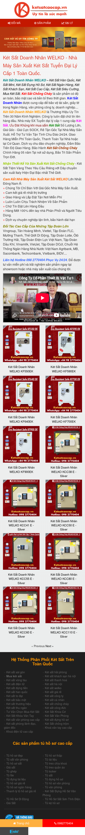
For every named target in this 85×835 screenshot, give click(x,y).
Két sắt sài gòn (15, 672)
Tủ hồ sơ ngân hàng (18, 787)
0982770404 (65, 823)
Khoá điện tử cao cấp (19, 731)
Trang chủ (22, 823)
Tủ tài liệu (51, 759)
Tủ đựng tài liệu (16, 779)
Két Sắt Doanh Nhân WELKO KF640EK (21, 419)
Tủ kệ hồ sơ (52, 803)
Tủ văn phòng (53, 787)
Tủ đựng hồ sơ (54, 779)
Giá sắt (10, 767)
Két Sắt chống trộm (57, 724)
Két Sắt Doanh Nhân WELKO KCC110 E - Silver (63, 632)
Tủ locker (50, 771)
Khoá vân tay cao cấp (58, 727)
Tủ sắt (49, 775)
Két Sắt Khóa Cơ (55, 712)
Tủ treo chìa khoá (56, 763)
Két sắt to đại (14, 696)
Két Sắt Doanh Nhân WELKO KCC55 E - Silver (21, 578)
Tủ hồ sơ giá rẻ (15, 783)
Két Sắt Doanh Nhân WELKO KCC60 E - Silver (21, 632)
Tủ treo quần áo (55, 767)
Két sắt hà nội (53, 684)
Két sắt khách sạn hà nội (60, 676)
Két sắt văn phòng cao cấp (23, 720)
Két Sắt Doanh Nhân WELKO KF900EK (21, 469)
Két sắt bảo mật (16, 700)
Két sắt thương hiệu (18, 704)
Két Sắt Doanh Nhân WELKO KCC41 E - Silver (21, 525)
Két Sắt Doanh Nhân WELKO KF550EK (21, 369)
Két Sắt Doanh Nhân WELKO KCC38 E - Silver (64, 471)
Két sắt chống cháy (57, 704)
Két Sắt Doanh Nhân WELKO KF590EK (64, 369)
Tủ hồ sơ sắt (14, 763)
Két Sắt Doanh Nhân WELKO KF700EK (64, 419)
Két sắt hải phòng (56, 672)
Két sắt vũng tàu (16, 680)
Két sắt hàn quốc (16, 692)
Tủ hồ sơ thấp (53, 755)
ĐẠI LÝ (68, 23)
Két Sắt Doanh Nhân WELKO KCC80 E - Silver (64, 578)
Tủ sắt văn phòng (17, 759)
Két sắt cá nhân (54, 700)
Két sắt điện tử (15, 684)
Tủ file (10, 775)
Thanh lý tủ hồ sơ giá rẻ (21, 791)
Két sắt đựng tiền (17, 688)
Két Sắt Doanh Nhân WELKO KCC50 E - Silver (64, 525)
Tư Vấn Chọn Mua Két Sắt (22, 712)
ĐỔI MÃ (15, 23)
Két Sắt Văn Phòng (57, 716)
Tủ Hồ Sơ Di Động (17, 799)
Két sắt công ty (54, 696)
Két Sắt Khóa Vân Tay (20, 716)
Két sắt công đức (55, 708)
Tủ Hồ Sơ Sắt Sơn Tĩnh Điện (62, 799)
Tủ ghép (11, 771)
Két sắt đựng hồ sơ (57, 720)
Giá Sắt (11, 803)
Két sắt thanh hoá (56, 680)
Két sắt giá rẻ (53, 692)
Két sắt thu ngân (16, 708)
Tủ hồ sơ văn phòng (57, 783)
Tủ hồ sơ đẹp (14, 755)
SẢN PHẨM (43, 23)
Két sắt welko (53, 688)
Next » (49, 646)
